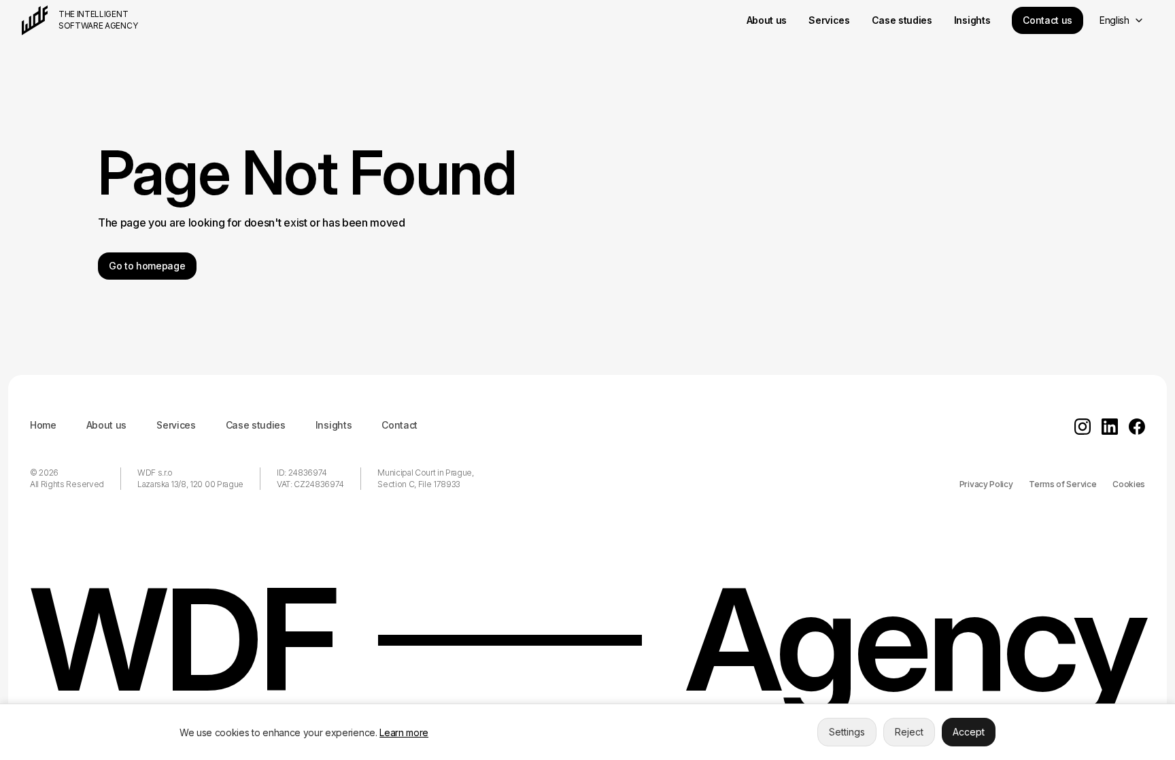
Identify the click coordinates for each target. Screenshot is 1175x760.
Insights (334, 425)
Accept (969, 732)
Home (43, 425)
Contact (399, 425)
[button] (1121, 20)
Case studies (256, 425)
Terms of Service (1062, 484)
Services (175, 425)
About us (106, 425)
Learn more (403, 732)
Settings (847, 732)
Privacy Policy (986, 484)
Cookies (1128, 484)
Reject (909, 732)
